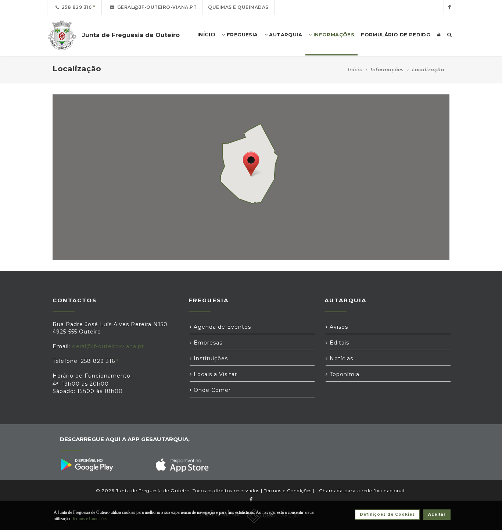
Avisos (338, 327)
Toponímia (343, 374)
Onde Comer (211, 390)
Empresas (207, 342)
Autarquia (285, 34)
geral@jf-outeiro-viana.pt (156, 7)
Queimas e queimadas (238, 7)
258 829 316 (75, 7)
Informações (333, 34)
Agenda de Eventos (221, 327)
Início (355, 69)
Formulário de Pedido (396, 34)
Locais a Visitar (214, 374)
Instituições (210, 358)
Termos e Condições (288, 490)
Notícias (340, 358)
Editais (338, 342)
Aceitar (437, 514)
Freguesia (241, 34)
